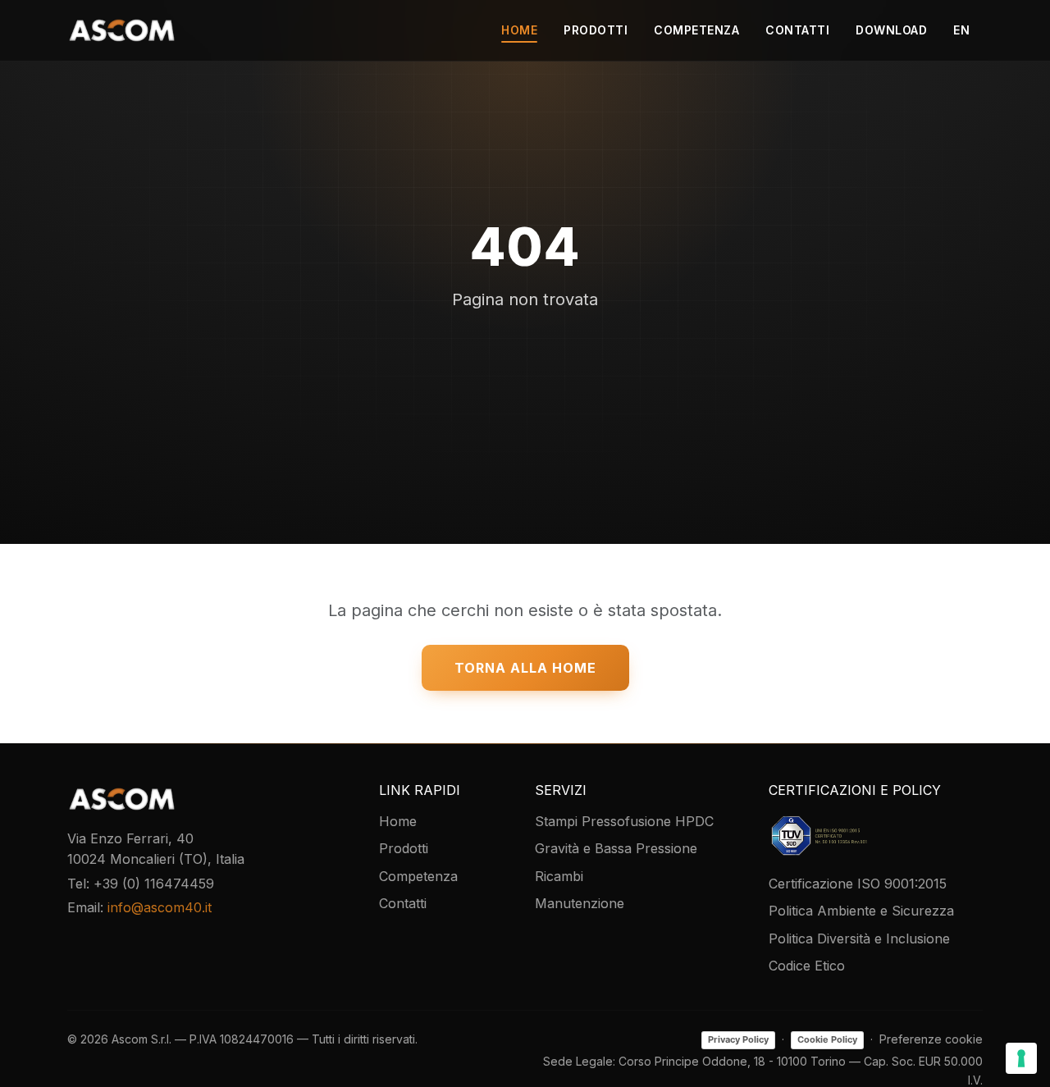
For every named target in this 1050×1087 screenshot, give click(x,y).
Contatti (797, 30)
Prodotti (596, 30)
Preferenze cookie (931, 1039)
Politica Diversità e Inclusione (859, 938)
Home (519, 30)
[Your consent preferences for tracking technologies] (1021, 1058)
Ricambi (559, 876)
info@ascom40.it (159, 907)
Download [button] (891, 30)
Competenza (696, 30)
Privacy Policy (738, 1039)
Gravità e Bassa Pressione (616, 848)
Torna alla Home (525, 668)
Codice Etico (807, 965)
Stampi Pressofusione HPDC (624, 821)
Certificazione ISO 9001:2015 (858, 883)
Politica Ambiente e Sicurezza (861, 910)
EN (961, 30)
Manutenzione (579, 903)
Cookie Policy (827, 1039)
